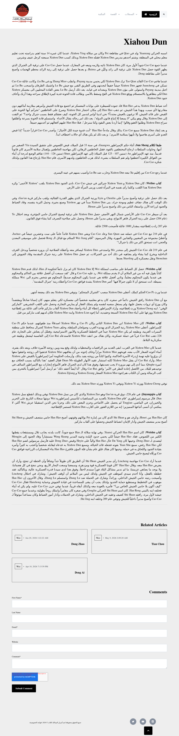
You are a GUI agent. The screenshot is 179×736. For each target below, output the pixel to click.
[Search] (164, 14)
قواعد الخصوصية (36, 722)
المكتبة (101, 14)
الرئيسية (152, 14)
